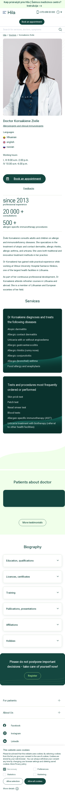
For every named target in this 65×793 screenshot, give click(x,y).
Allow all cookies (35, 781)
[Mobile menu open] (4, 12)
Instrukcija (33, 5)
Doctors (12, 35)
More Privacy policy (18, 764)
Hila (4, 35)
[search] (60, 29)
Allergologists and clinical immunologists (23, 126)
